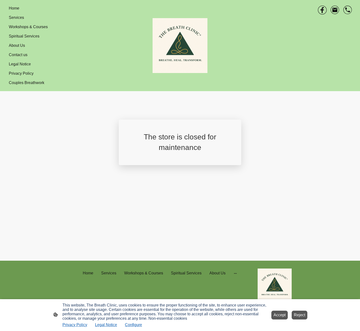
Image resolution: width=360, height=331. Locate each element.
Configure (133, 325)
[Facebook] (322, 10)
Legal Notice (106, 325)
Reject (299, 315)
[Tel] (347, 10)
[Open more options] (235, 273)
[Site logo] (180, 45)
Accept (280, 315)
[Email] (335, 10)
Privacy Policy (74, 325)
